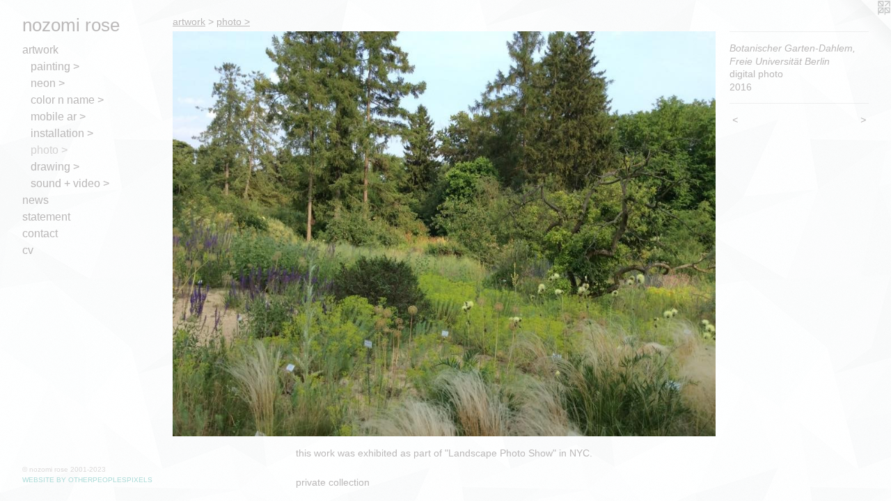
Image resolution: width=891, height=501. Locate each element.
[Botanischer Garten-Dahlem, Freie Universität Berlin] (444, 233)
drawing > (55, 167)
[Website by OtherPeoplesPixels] (863, 28)
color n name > (67, 100)
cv (27, 250)
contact (40, 233)
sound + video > (70, 183)
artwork (40, 50)
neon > (48, 83)
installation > (62, 133)
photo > (49, 150)
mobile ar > (58, 116)
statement (46, 217)
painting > (55, 66)
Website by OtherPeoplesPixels (87, 480)
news (35, 200)
